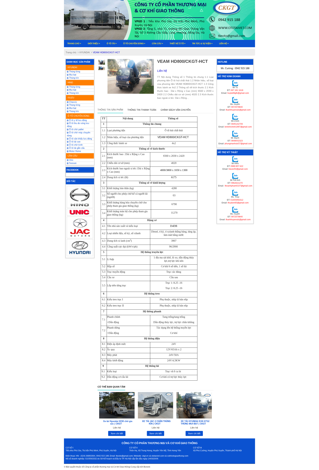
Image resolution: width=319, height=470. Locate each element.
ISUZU (71, 97)
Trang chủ (73, 43)
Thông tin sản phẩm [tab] (110, 109)
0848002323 (237, 141)
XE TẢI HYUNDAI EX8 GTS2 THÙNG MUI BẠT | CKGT (195, 422)
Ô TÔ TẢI (111, 43)
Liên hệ (223, 43)
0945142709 (237, 124)
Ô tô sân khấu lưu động (80, 139)
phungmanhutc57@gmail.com (238, 143)
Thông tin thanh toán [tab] (141, 110)
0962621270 (237, 183)
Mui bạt (72, 108)
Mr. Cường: (235, 68)
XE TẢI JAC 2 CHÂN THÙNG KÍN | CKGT (156, 422)
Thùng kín (73, 78)
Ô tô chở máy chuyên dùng (78, 134)
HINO (70, 82)
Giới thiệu (93, 43)
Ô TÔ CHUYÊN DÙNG (78, 116)
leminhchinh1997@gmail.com (238, 127)
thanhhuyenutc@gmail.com (238, 110)
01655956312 (236, 200)
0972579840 (237, 107)
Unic (70, 160)
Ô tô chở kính (75, 145)
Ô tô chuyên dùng (133, 43)
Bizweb (147, 467)
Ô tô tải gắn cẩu (76, 148)
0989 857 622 (237, 166)
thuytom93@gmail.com (238, 203)
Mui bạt (72, 75)
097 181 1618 (237, 90)
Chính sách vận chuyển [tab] (176, 110)
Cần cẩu (157, 43)
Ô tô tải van (74, 142)
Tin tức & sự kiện (201, 43)
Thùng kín (73, 111)
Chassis (72, 102)
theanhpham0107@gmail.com (238, 186)
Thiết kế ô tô (177, 43)
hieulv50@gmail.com (238, 169)
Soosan (72, 163)
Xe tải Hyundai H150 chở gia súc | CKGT (117, 422)
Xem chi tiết (117, 433)
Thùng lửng (74, 71)
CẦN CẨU (72, 156)
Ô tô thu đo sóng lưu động (78, 124)
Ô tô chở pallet (76, 129)
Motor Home (74, 151)
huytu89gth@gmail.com (238, 93)
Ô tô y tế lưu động (77, 120)
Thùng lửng (74, 105)
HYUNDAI (84, 52)
